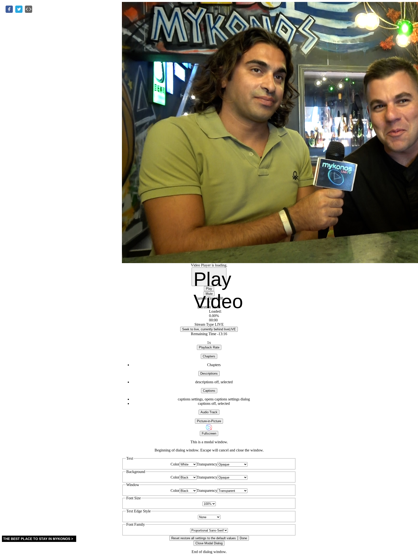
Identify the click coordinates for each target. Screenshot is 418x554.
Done (243, 538)
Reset (203, 538)
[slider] (209, 315)
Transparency (207, 464)
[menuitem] (214, 399)
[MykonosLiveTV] (209, 430)
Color (175, 464)
